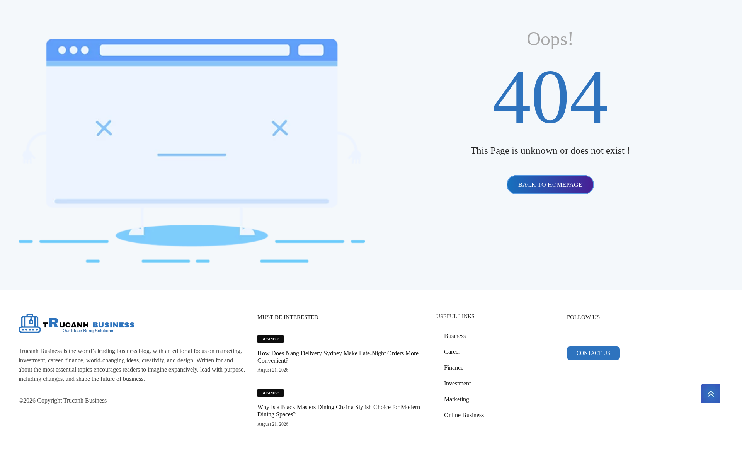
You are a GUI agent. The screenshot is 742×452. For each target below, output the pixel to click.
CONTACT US (593, 353)
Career (452, 351)
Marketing (456, 399)
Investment (457, 383)
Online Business (464, 415)
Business (270, 339)
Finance (453, 367)
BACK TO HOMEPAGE (550, 184)
